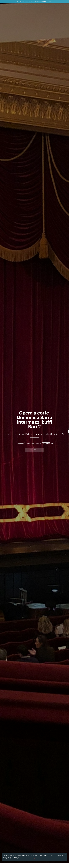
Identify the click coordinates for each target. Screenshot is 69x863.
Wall (68, 431)
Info (34, 450)
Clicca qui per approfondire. (41, 859)
